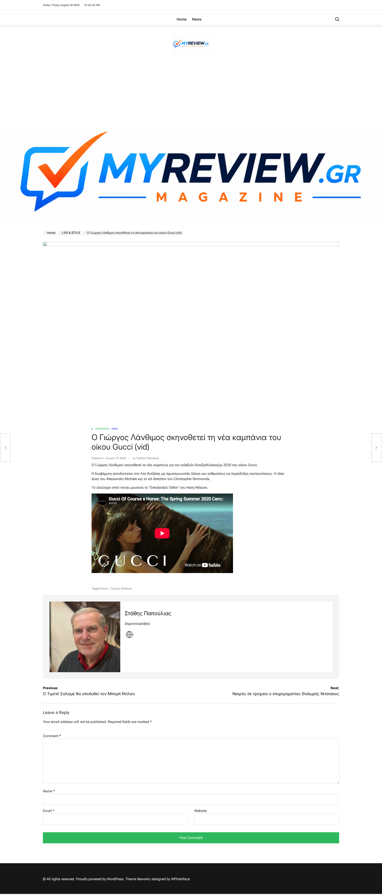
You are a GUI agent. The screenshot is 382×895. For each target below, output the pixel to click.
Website (200, 811)
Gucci (104, 588)
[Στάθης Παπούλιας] (85, 637)
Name (49, 791)
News (197, 19)
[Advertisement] (191, 98)
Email (48, 811)
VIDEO (114, 429)
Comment (52, 736)
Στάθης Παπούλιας (148, 458)
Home (182, 19)
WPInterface (180, 879)
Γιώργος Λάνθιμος (121, 588)
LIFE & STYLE (102, 429)
